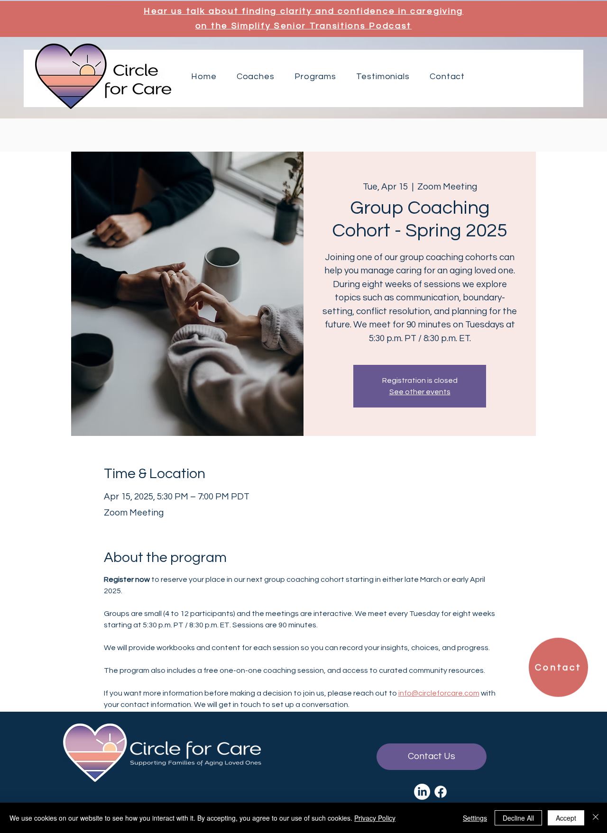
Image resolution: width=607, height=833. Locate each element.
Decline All (518, 818)
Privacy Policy (374, 818)
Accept (566, 818)
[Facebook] (440, 792)
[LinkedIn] (422, 792)
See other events (420, 392)
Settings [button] (475, 818)
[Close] (595, 817)
